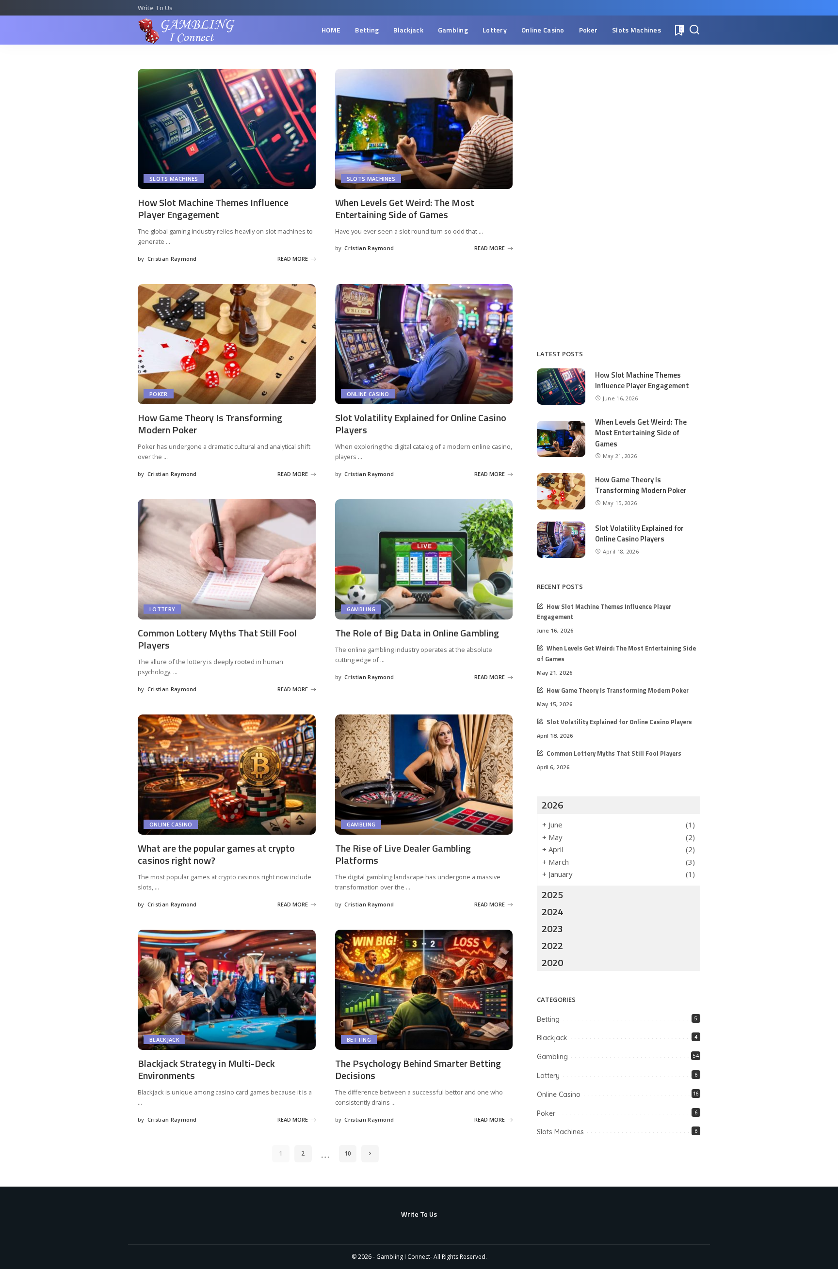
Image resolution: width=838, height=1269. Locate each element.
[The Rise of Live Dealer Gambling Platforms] (424, 774)
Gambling (361, 609)
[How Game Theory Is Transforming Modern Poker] (227, 344)
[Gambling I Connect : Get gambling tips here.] (187, 30)
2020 (552, 962)
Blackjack (164, 1039)
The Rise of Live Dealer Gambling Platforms (403, 854)
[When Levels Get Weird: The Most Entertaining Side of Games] (424, 129)
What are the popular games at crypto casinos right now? (216, 854)
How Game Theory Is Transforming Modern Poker (210, 423)
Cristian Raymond (172, 258)
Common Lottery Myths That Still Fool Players (217, 638)
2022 (552, 945)
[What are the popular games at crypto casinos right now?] (227, 774)
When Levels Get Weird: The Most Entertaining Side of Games (404, 208)
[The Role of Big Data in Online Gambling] (424, 559)
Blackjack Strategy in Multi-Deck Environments (206, 1069)
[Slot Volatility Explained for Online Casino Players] (424, 344)
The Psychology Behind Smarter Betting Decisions (418, 1069)
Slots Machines (173, 178)
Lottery (162, 609)
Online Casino (368, 393)
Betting (359, 1039)
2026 (552, 804)
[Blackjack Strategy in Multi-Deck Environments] (227, 990)
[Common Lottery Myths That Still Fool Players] (227, 559)
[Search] (694, 30)
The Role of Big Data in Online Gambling (417, 632)
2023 (552, 928)
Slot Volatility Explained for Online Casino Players (420, 423)
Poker (158, 393)
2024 (552, 911)
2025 (552, 894)
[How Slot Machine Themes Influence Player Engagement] (227, 129)
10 (347, 1153)
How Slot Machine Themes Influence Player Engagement (213, 208)
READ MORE (292, 258)
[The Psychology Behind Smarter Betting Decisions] (424, 990)
